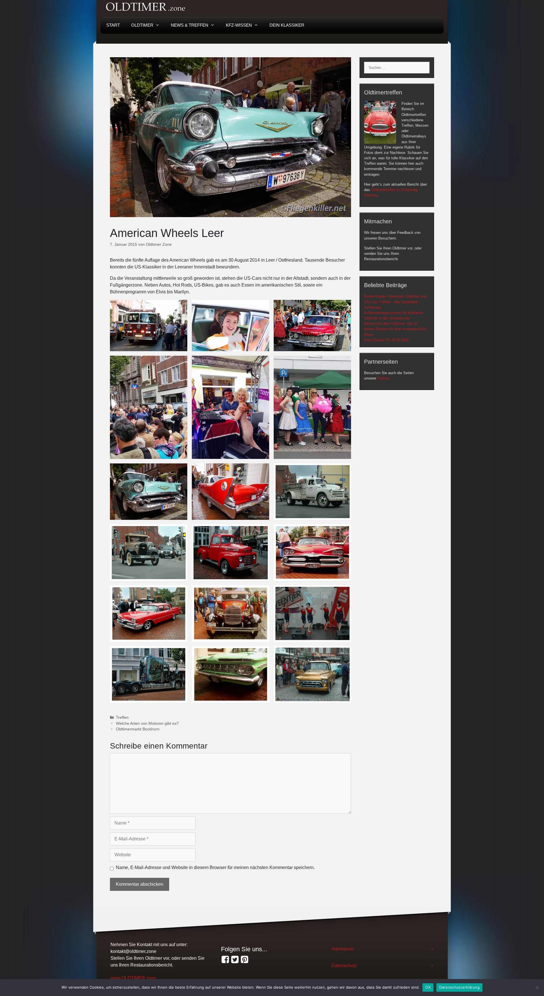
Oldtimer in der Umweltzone (386, 318)
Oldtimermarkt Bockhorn (138, 729)
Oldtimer (142, 25)
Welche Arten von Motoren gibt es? (147, 723)
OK (428, 987)
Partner (383, 378)
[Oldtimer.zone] (225, 959)
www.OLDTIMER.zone (133, 978)
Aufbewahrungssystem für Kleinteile (393, 313)
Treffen (122, 717)
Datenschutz (344, 965)
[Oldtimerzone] (244, 959)
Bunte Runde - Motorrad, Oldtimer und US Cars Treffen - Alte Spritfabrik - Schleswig (395, 301)
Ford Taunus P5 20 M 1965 (386, 340)
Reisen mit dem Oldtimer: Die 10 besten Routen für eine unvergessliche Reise (395, 328)
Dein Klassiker (286, 25)
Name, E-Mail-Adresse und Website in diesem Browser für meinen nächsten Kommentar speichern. (215, 867)
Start (113, 25)
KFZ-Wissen (239, 25)
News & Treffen (189, 25)
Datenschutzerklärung (459, 987)
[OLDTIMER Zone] (235, 959)
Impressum (343, 948)
